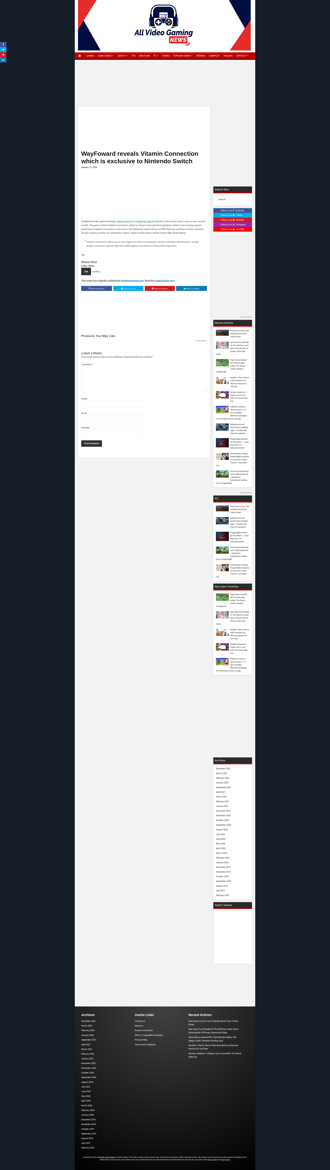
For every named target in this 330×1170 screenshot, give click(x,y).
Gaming (90, 55)
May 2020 (220, 843)
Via (82, 254)
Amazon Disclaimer (144, 1030)
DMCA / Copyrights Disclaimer (149, 1035)
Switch (122, 55)
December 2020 (223, 811)
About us (139, 1026)
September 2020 (223, 825)
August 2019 (222, 886)
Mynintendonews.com (132, 280)
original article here (165, 280)
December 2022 (223, 768)
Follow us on (232, 210)
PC (155, 55)
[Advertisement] (165, 86)
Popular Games (182, 55)
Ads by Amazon (201, 341)
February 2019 (222, 895)
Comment (87, 364)
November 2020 (223, 815)
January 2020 (222, 862)
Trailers (228, 55)
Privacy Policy (141, 1040)
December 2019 (223, 867)
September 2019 (223, 881)
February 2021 (222, 801)
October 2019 (222, 876)
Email (84, 413)
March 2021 (221, 796)
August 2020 (222, 829)
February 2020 (222, 858)
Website (85, 427)
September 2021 (223, 787)
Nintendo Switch (145, 221)
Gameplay (214, 55)
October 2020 (222, 820)
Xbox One (144, 55)
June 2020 (220, 839)
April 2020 (220, 848)
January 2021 (222, 806)
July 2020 (220, 834)
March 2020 (221, 853)
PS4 (133, 55)
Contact (241, 55)
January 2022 (222, 782)
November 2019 (223, 872)
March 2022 (221, 773)
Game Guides (105, 55)
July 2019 (220, 890)
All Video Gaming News (106, 1157)
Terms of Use (212, 1159)
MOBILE (166, 55)
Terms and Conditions (145, 1044)
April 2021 (220, 792)
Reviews (201, 55)
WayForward (123, 221)
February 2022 (222, 778)
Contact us (140, 1021)
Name (84, 398)
